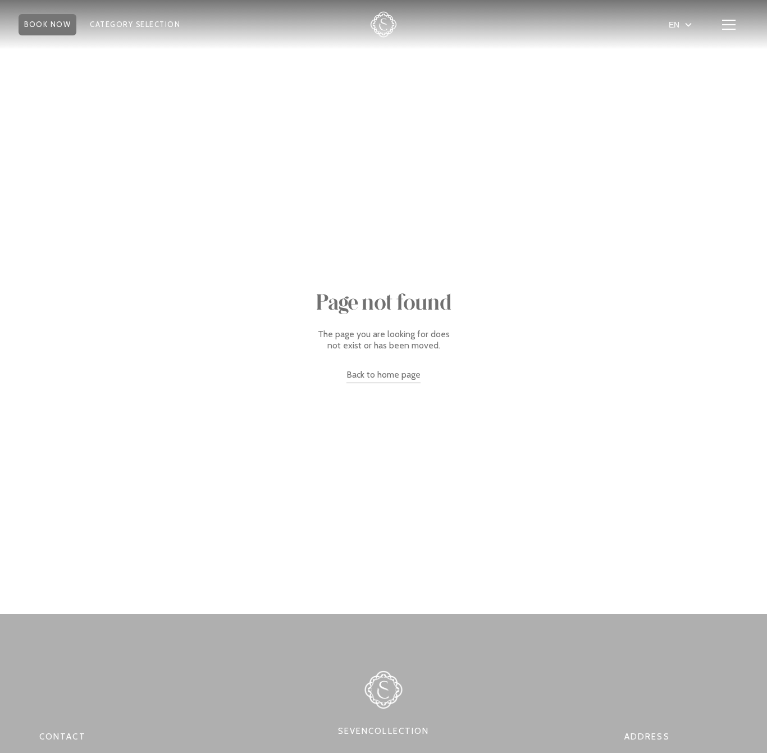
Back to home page (383, 374)
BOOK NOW (47, 24)
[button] (47, 24)
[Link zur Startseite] (383, 24)
